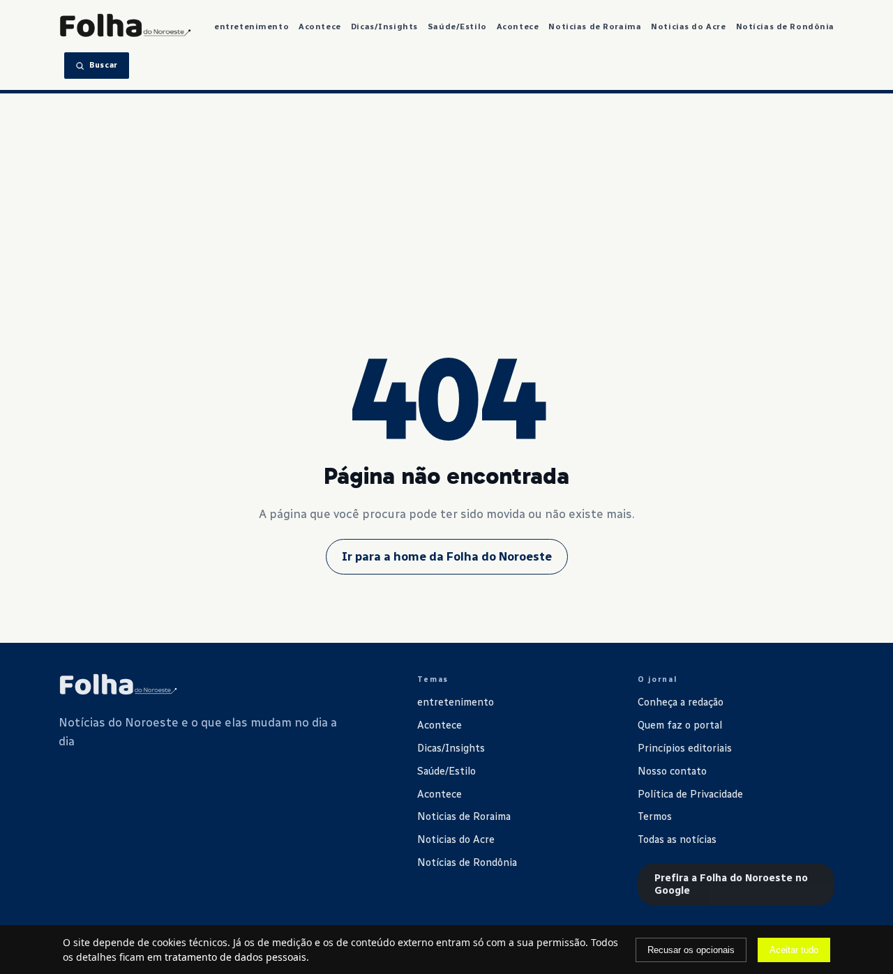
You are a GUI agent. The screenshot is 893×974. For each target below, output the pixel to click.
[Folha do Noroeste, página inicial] (125, 26)
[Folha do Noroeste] (118, 685)
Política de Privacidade (690, 794)
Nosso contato (672, 771)
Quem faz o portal (680, 725)
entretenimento (251, 26)
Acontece (320, 26)
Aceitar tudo (794, 950)
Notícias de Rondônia (785, 26)
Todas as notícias (677, 839)
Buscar (103, 65)
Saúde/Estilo (457, 26)
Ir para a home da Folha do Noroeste (447, 556)
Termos (655, 816)
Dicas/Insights (384, 26)
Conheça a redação (680, 702)
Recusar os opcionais (691, 950)
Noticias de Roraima (594, 26)
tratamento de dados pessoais (235, 957)
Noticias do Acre (688, 26)
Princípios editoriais (685, 748)
